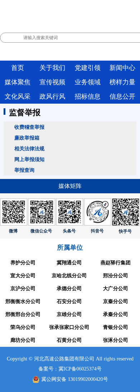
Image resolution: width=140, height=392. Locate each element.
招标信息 (88, 96)
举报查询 (24, 170)
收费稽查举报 (29, 127)
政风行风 (52, 96)
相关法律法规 (29, 148)
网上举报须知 (29, 159)
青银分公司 (115, 327)
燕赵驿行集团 (116, 262)
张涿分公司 (115, 340)
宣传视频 (52, 82)
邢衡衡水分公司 (23, 301)
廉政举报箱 (26, 138)
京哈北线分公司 (69, 275)
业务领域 (88, 82)
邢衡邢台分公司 (23, 314)
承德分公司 (69, 288)
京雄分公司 (69, 314)
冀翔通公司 (69, 262)
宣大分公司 (23, 275)
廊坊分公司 (23, 340)
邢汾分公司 (115, 275)
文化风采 (18, 96)
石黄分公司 (69, 340)
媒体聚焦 (18, 82)
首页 (17, 67)
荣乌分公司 (23, 327)
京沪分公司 (23, 288)
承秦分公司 (115, 314)
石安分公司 (69, 301)
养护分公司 (23, 262)
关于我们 (52, 67)
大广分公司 (115, 288)
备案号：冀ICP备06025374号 (70, 369)
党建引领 (88, 67)
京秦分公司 (115, 301)
